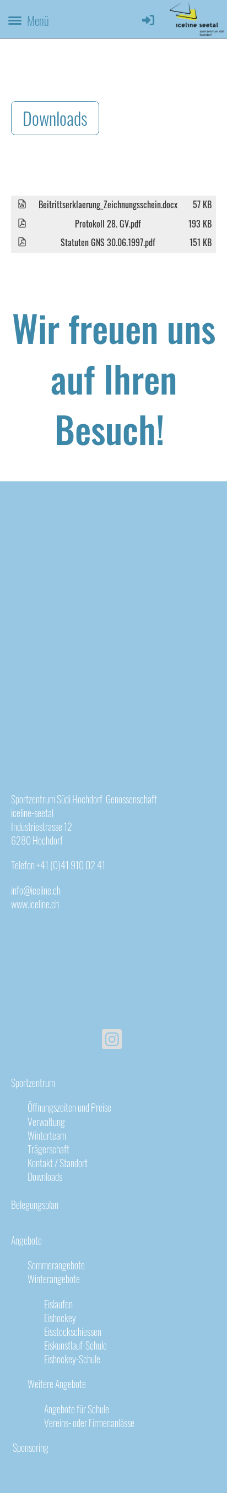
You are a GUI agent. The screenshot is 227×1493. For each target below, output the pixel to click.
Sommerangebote (56, 1265)
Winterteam (47, 1135)
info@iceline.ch (36, 890)
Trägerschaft (48, 1149)
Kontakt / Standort (58, 1163)
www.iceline (30, 904)
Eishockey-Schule (72, 1359)
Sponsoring (29, 1447)
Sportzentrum (33, 1082)
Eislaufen (58, 1304)
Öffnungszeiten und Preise (69, 1107)
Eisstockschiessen (72, 1331)
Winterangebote (54, 1279)
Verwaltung (46, 1121)
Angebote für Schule (76, 1409)
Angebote (26, 1240)
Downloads (55, 118)
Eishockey (60, 1318)
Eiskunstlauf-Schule (75, 1345)
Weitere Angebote (57, 1384)
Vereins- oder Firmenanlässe (89, 1423)
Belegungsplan (34, 1204)
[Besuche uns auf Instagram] (112, 1039)
